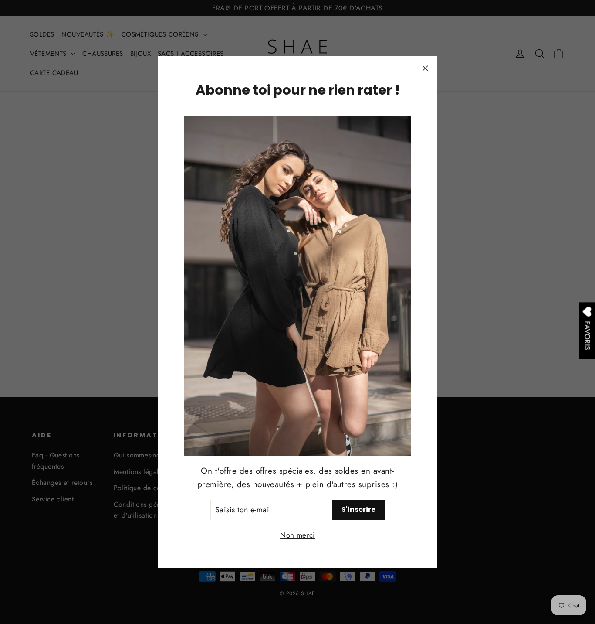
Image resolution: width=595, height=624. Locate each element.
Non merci (297, 535)
